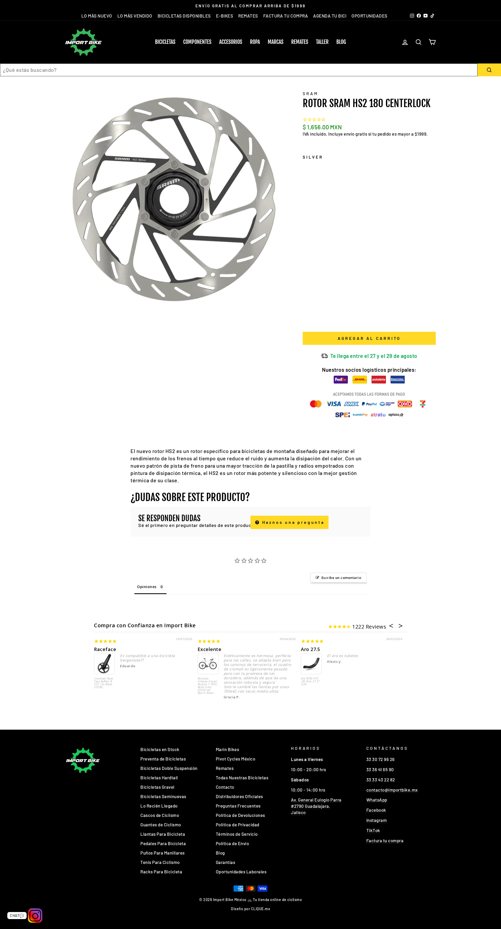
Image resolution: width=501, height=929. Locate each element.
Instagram (376, 820)
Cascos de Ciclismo (159, 815)
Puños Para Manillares (162, 852)
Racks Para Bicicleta (161, 871)
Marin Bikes (227, 749)
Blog (341, 42)
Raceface (105, 649)
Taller (322, 42)
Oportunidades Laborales (241, 871)
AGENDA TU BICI (329, 15)
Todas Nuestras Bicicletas (242, 777)
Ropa (255, 42)
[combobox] (239, 69)
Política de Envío (232, 843)
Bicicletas (165, 42)
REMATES (248, 15)
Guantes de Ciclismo (160, 824)
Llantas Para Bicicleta (162, 834)
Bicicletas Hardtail (159, 777)
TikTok (373, 830)
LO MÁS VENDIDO (134, 15)
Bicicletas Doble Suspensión (169, 768)
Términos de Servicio (237, 834)
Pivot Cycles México (235, 758)
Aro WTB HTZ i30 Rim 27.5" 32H (310, 681)
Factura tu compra (385, 840)
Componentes (197, 42)
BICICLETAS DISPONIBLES (184, 15)
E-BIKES (224, 15)
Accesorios (230, 42)
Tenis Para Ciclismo (160, 862)
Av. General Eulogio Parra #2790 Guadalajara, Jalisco (316, 806)
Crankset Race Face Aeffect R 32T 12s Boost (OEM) (103, 683)
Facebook (376, 809)
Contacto (225, 786)
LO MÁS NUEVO (96, 15)
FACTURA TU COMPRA (285, 15)
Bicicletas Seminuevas (163, 796)
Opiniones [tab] (147, 586)
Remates (299, 42)
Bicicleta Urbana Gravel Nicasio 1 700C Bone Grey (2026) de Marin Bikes (208, 686)
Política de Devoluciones (240, 815)
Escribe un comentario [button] (341, 577)
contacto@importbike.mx (392, 789)
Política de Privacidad (237, 824)
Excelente (210, 649)
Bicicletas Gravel (157, 786)
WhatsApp (376, 799)
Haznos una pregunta (292, 522)
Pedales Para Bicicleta (163, 843)
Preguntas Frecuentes (238, 805)
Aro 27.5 (310, 649)
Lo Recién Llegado (159, 805)
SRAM (310, 93)
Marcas (275, 42)
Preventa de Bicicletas (163, 758)
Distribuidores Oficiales (239, 796)
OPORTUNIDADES (369, 15)
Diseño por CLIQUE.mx (250, 909)
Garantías (225, 862)
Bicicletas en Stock (160, 749)
